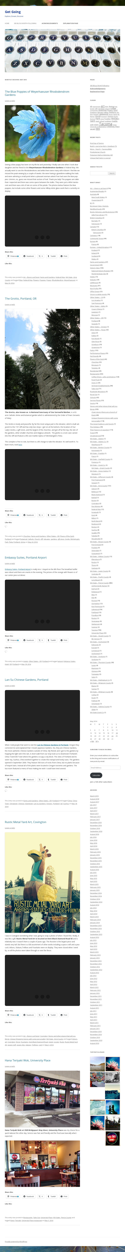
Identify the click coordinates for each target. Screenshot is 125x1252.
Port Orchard (96, 545)
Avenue (112, 106)
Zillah (94, 709)
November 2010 (96, 1034)
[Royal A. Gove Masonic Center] (112, 1064)
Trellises (35, 1045)
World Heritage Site (99, 274)
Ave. (106, 106)
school (101, 121)
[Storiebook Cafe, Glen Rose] (97, 1107)
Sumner (94, 627)
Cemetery (93, 235)
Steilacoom (96, 624)
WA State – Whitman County (100, 692)
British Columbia (96, 218)
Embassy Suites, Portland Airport (26, 557)
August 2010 (94, 1043)
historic (112, 112)
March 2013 (94, 952)
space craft (12, 1045)
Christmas (101, 109)
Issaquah (95, 512)
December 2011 (96, 996)
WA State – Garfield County (100, 459)
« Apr (92, 741)
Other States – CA (96, 297)
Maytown (95, 668)
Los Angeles (96, 300)
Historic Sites (95, 268)
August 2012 (94, 973)
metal (51, 1042)
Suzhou (66, 804)
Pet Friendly (94, 356)
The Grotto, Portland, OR (20, 298)
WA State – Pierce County (99, 583)
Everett (94, 648)
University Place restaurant (32, 1220)
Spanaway (95, 621)
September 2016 (96, 831)
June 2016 (93, 840)
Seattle (114, 121)
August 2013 (94, 937)
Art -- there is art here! (31, 277)
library (111, 114)
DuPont (94, 589)
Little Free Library (98, 215)
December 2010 (96, 1031)
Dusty (94, 698)
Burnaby (95, 221)
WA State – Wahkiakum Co (99, 680)
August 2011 (94, 1008)
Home (7, 23)
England (95, 250)
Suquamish (96, 553)
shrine (23, 542)
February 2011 (95, 1026)
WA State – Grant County (101, 468)
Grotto (67, 539)
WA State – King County (98, 486)
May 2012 (93, 981)
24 (112, 736)
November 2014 (96, 896)
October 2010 (95, 1037)
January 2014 (95, 923)
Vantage (95, 568)
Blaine (94, 686)
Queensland (96, 200)
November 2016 (96, 825)
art (6, 1042)
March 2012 (94, 987)
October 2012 (95, 967)
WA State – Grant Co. (97, 465)
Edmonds (95, 645)
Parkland (95, 612)
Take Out (36, 1217)
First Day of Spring (97, 143)
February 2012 (95, 990)
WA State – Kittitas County (99, 556)
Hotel (7, 664)
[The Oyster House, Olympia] (112, 1091)
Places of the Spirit (67, 536)
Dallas (94, 336)
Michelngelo (75, 539)
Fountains (24, 1042)
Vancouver (96, 224)
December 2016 (96, 822)
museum (104, 116)
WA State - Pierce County (62, 1217)
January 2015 (95, 890)
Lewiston (95, 312)
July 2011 (93, 1011)
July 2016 (93, 837)
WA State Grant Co (97, 712)
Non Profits (94, 288)
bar (116, 106)
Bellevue (95, 492)
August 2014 (94, 905)
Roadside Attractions (97, 391)
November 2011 (96, 999)
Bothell (94, 497)
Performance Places (97, 353)
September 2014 (96, 902)
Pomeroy (95, 462)
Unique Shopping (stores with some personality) (28, 1039)
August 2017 (94, 802)
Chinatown (14, 804)
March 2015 (94, 884)
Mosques (95, 365)
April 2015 (93, 881)
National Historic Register (101, 271)
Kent (93, 515)
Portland (8, 539)
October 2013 (95, 931)
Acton (94, 333)
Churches (26, 536)
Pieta (11, 542)
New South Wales (98, 197)
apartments (96, 106)
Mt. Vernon (96, 639)
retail (97, 121)
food (115, 110)
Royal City (93, 394)
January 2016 (95, 855)
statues (28, 1045)
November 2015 (96, 861)
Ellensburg (95, 559)
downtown (29, 804)
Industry (93, 280)
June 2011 (93, 1014)
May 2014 (93, 911)
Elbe (93, 595)
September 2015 (96, 867)
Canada (93, 227)
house (95, 114)
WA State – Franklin (97, 453)
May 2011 (93, 1017)
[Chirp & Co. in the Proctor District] (112, 1138)
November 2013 (96, 928)
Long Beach (96, 580)
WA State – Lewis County (99, 571)
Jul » (97, 741)
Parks (92, 350)
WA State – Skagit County (99, 636)
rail (61, 804)
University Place (46, 1217)
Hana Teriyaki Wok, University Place (27, 1060)
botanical (23, 539)
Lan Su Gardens (40, 804)
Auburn (94, 489)
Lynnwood (95, 651)
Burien (94, 500)
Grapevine (95, 347)
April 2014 (93, 914)
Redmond (95, 524)
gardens (54, 539)
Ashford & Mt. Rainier (99, 586)
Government (94, 265)
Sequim (94, 483)
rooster (56, 1042)
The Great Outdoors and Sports (102, 424)
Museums (93, 285)
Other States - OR (53, 536)
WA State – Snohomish (98, 642)
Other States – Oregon (98, 327)
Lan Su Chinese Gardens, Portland (26, 679)
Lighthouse (94, 283)
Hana (12, 1220)
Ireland (94, 253)
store (96, 124)
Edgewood (95, 592)
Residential (94, 371)
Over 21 (94, 383)
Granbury (93, 112)
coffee (113, 108)
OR (11, 664)
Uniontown (96, 704)
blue (21, 280)
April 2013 (93, 949)
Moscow (95, 315)
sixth (92, 125)
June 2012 (93, 978)
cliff (42, 539)
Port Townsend (97, 480)
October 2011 (95, 1002)
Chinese (21, 804)
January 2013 (95, 958)
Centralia (95, 574)
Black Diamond (97, 495)
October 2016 (95, 828)
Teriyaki (18, 1220)
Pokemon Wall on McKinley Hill (101, 155)
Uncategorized (95, 436)
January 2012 (95, 993)
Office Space (94, 291)
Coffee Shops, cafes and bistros (103, 377)
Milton (94, 518)
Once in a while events (98, 294)
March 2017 (94, 814)
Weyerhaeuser (69, 280)
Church (37, 539)
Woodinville (96, 539)
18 (117, 733)
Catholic (31, 539)
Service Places (95, 400)
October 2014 (95, 899)
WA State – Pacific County (99, 577)
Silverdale (95, 550)
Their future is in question (99, 430)
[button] (37, 237)
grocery (100, 112)
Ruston (94, 618)
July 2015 (93, 872)
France (94, 244)
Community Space (96, 238)
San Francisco (97, 303)
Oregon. (49, 804)
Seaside (95, 324)
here (20, 444)
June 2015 (93, 875)
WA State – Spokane (97, 656)
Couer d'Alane (97, 309)
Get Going (13, 12)
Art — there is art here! (98, 188)
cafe (96, 109)
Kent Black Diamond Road (38, 1042)
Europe (92, 241)
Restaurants (27, 1217)
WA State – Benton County (99, 447)
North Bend (96, 521)
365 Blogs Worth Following (25, 23)
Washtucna (96, 444)
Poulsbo (95, 548)
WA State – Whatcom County (100, 683)
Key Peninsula (97, 606)
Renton (94, 527)
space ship (21, 1045)
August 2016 (94, 834)
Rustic (62, 1042)
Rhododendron (57, 280)
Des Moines (96, 506)
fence (18, 1042)
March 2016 (94, 849)
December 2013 (96, 925)
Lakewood (103, 114)
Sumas (94, 689)
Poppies (43, 280)
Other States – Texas (98, 330)
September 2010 (96, 1040)
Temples (95, 368)
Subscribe (96, 775)
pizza (102, 119)
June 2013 (93, 943)
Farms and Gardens (47, 277)
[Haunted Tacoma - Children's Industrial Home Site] (112, 1078)
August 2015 (94, 870)
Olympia (110, 116)
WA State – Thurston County (100, 662)
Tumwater (95, 674)
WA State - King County (54, 1039)
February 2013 (95, 955)
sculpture (108, 121)
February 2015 (95, 887)
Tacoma (105, 123)
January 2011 (95, 1029)
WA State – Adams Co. (98, 442)
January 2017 (95, 819)
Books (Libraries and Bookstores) (102, 212)
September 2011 (96, 1005)
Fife (93, 598)
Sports (92, 403)
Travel (92, 433)
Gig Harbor (96, 603)
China (70, 801)
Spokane (95, 659)
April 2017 (93, 811)
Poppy (49, 280)
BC (91, 203)
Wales (94, 259)
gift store (61, 539)
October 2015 (95, 864)
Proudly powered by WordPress (16, 1242)
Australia (93, 194)
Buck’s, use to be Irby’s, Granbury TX (103, 146)
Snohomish (96, 653)
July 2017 (93, 805)
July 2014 (93, 908)
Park (6, 542)
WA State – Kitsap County (99, 542)
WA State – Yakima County (99, 706)
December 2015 (96, 858)
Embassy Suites (69, 661)
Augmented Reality (97, 191)
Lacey (94, 665)
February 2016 (95, 852)
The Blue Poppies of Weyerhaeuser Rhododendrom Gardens (37, 93)
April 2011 (93, 1020)
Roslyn (94, 562)
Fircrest (94, 601)
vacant (92, 129)
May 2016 (93, 843)
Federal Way (60, 277)
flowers (36, 280)
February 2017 (95, 817)
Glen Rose (95, 341)
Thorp (94, 565)
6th (91, 106)
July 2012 (93, 976)
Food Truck (96, 380)
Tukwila (94, 536)
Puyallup (107, 119)
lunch (115, 114)
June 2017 (93, 808)
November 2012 (96, 964)
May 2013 (93, 946)
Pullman (95, 701)
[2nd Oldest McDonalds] (112, 1123)
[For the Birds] (112, 1107)
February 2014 (95, 920)
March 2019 (94, 796)
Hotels (25, 661)
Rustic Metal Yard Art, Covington (25, 822)
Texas (114, 125)
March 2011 (94, 1023)
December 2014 (96, 893)
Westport (95, 474)
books (92, 109)
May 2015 (93, 878)
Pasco (94, 456)
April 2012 (93, 984)
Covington (44, 1036)
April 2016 (93, 846)
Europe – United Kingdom (99, 247)
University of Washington (98, 127)
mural (98, 116)
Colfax (94, 695)
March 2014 (94, 917)
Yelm (93, 677)
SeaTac (94, 530)
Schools (93, 397)
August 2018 (94, 799)
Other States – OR (96, 318)
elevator (47, 539)
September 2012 (96, 970)
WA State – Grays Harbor (99, 471)
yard (40, 1045)
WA (98, 128)
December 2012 (96, 961)
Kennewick (96, 450)
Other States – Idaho (97, 306)
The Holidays (95, 427)
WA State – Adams (97, 439)
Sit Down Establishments (101, 386)
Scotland (95, 256)
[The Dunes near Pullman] (97, 1064)
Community (94, 110)
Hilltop (106, 112)
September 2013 (96, 934)
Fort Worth (95, 338)
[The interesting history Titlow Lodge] (97, 1123)
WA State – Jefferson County (100, 477)
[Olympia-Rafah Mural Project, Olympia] (97, 1079)
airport (60, 661)
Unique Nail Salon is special (100, 158)
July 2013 (93, 940)
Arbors (74, 1039)
